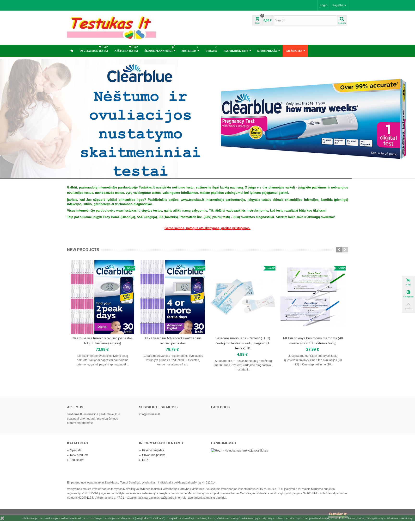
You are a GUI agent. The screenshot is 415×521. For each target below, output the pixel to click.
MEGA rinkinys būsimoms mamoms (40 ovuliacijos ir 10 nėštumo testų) (313, 340)
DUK (143, 460)
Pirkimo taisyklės (151, 450)
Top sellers (75, 460)
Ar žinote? (294, 51)
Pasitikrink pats (236, 51)
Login (323, 5)
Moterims (190, 49)
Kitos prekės (267, 51)
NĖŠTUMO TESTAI (126, 49)
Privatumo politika (152, 455)
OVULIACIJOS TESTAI (94, 49)
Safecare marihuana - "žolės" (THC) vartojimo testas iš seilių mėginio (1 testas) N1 (242, 343)
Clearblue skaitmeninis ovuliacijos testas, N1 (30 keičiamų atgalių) (103, 340)
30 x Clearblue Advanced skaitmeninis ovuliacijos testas (172, 340)
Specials (74, 450)
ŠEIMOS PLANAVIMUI (160, 49)
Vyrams (211, 49)
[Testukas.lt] (111, 27)
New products (83, 250)
